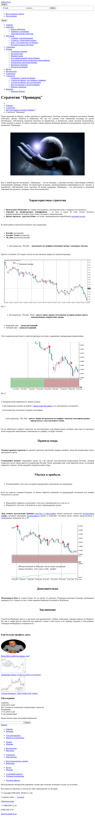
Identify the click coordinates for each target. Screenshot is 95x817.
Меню (4, 20)
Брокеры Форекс (18, 91)
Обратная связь (7, 801)
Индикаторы (11, 71)
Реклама (9, 770)
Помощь (9, 744)
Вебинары (10, 763)
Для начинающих (13, 735)
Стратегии (10, 76)
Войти (4, 4)
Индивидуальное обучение (22, 45)
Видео (8, 69)
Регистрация (11, 16)
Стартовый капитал (14, 774)
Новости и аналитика (15, 738)
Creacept (20, 797)
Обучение (10, 36)
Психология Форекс (19, 67)
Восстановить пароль (15, 14)
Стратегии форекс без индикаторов (26, 82)
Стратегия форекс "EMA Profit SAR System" (19, 693)
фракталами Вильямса (43, 406)
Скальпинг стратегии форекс (23, 78)
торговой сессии (78, 216)
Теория (9, 49)
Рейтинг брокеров (18, 87)
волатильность (33, 516)
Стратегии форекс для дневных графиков (28, 80)
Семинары (10, 47)
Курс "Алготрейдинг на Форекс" (25, 43)
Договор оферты (13, 780)
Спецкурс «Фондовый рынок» (24, 40)
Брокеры (9, 89)
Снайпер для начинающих (22, 38)
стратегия (51, 187)
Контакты (10, 751)
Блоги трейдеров (18, 29)
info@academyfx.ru (9, 814)
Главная (9, 25)
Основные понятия (19, 51)
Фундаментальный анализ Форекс (25, 58)
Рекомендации (17, 56)
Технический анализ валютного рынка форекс (30, 60)
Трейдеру (10, 27)
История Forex (17, 54)
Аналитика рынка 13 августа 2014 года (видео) (21, 675)
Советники (10, 74)
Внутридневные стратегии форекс (25, 85)
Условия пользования (15, 776)
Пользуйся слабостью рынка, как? (15, 656)
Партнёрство (11, 757)
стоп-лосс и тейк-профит (45, 514)
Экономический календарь (22, 34)
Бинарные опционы (19, 65)
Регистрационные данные (17, 761)
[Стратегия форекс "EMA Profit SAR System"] (13, 691)
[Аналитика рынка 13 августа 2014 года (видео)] (13, 672)
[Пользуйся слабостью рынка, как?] (13, 654)
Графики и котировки (20, 31)
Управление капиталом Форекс (24, 62)
